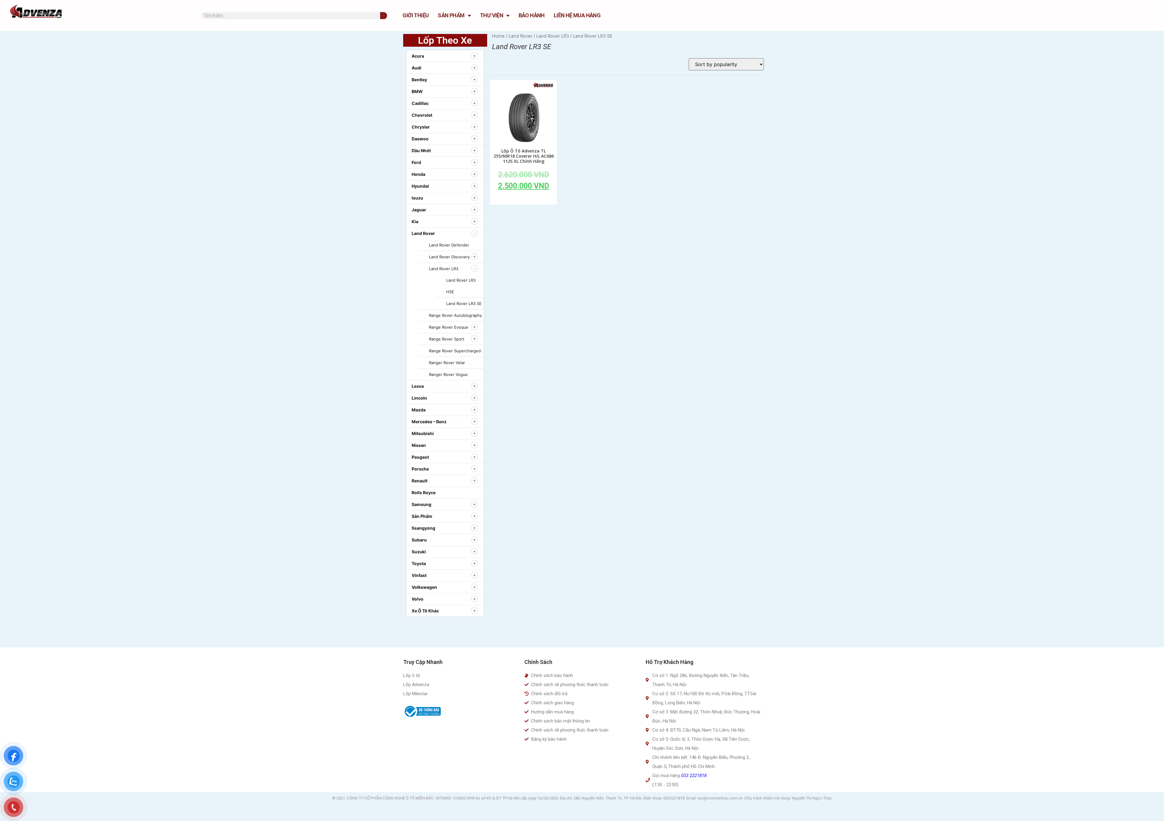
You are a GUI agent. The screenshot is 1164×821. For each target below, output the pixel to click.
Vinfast (419, 575)
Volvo (417, 599)
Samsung (421, 504)
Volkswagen (424, 587)
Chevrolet (422, 115)
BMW (417, 91)
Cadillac (420, 103)
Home (498, 36)
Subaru (419, 539)
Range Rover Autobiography (455, 315)
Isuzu (417, 197)
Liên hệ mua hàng (577, 15)
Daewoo (420, 138)
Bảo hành (532, 15)
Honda (418, 174)
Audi (416, 67)
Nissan (419, 445)
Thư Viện (491, 15)
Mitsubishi (423, 433)
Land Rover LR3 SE (464, 303)
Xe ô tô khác (425, 610)
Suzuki (419, 551)
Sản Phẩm (451, 15)
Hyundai (420, 186)
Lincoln (419, 397)
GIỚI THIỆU (416, 15)
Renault (419, 480)
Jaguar (419, 209)
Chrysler (421, 126)
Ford (416, 162)
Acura (418, 56)
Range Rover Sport (446, 339)
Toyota (419, 563)
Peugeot (420, 457)
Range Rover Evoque (448, 327)
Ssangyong (423, 528)
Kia (415, 221)
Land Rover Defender (449, 245)
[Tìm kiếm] (383, 15)
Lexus (418, 386)
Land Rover (423, 233)
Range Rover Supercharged (455, 350)
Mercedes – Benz (429, 421)
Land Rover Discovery (449, 256)
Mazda (419, 409)
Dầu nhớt (421, 150)
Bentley (419, 79)
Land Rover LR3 (443, 268)
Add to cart (523, 200)
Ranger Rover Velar (447, 362)
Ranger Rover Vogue (448, 374)
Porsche (420, 468)
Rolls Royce (424, 492)
